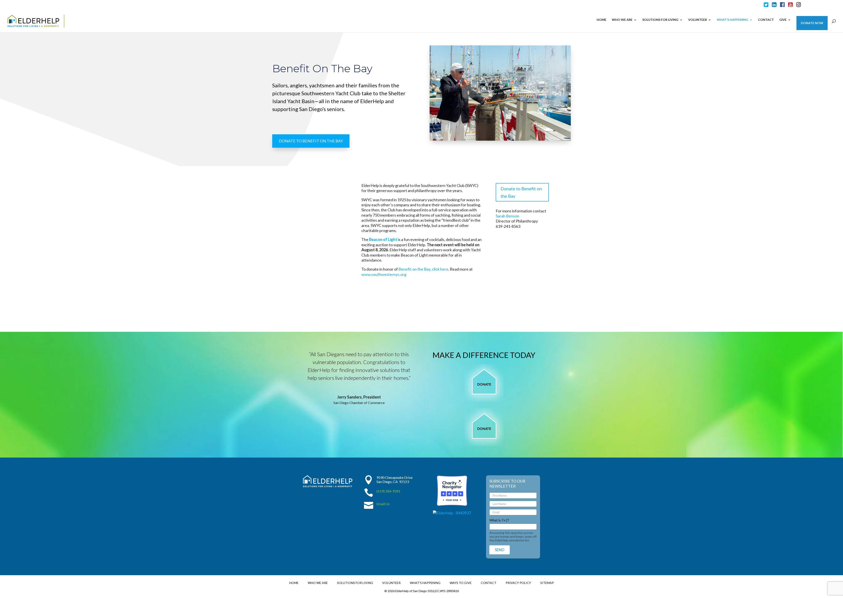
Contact (766, 19)
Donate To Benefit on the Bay (311, 140)
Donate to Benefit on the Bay (521, 192)
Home (601, 19)
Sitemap (547, 582)
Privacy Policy (518, 582)
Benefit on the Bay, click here (423, 269)
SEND (499, 550)
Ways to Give (461, 582)
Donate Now (812, 23)
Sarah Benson (507, 216)
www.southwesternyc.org (383, 274)
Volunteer (697, 19)
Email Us (383, 504)
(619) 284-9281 (388, 491)
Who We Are (622, 19)
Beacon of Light (383, 239)
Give (783, 19)
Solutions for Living (660, 19)
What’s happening (732, 19)
